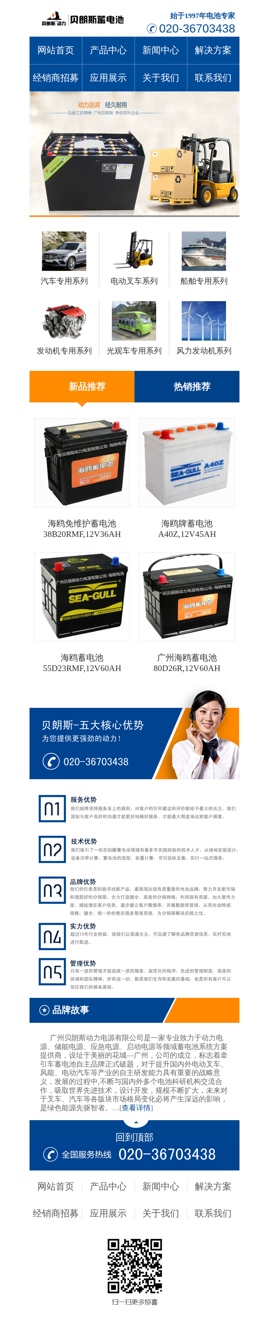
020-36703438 (197, 28)
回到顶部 (134, 1137)
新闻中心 (160, 50)
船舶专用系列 (204, 281)
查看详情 (136, 1108)
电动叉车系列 (134, 281)
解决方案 (213, 50)
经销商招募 (56, 78)
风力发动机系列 (204, 351)
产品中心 (108, 50)
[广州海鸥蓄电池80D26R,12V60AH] (187, 639)
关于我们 (160, 78)
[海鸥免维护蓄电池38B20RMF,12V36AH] (82, 505)
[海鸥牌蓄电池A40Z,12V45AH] (187, 505)
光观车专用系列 (134, 351)
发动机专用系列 (64, 351)
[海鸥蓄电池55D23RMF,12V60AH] (82, 639)
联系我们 (213, 78)
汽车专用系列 (64, 281)
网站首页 (55, 50)
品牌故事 (70, 1010)
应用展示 (108, 78)
